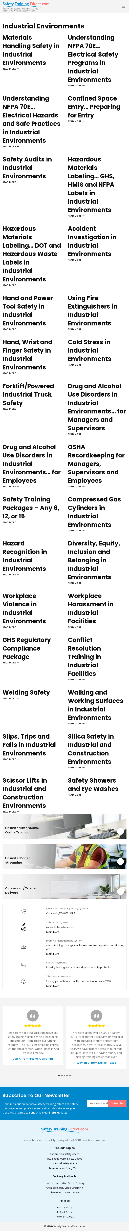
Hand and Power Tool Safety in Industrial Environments (28, 311)
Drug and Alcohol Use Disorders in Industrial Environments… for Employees (32, 464)
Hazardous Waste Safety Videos (64, 1158)
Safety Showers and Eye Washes (93, 784)
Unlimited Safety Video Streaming (64, 1187)
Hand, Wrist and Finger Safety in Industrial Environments (27, 355)
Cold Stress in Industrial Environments (89, 350)
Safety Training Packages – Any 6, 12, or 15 (31, 508)
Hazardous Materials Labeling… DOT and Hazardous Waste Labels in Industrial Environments (32, 253)
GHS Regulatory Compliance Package (27, 648)
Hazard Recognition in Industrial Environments (25, 556)
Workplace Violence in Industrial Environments (24, 608)
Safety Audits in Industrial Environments (27, 168)
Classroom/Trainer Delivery (64, 1192)
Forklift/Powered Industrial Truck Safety (28, 394)
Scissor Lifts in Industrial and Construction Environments (25, 793)
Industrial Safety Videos (64, 1163)
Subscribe (117, 1103)
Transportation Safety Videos (64, 1168)
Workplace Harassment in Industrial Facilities (91, 608)
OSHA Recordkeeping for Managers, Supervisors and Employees (96, 464)
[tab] (59, 1075)
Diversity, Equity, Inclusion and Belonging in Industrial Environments (94, 560)
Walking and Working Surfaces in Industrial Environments (95, 705)
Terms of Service (64, 1216)
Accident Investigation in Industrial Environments (92, 241)
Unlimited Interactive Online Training (64, 1183)
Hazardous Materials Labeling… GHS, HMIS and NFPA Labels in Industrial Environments (91, 184)
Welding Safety (26, 692)
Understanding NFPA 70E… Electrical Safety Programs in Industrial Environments (93, 58)
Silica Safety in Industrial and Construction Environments (91, 749)
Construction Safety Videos (64, 1154)
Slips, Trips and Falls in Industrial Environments (29, 745)
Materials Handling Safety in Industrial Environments (31, 50)
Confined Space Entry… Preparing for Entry (94, 107)
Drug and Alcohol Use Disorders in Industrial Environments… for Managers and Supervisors (97, 407)
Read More (11, 68)
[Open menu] (123, 6)
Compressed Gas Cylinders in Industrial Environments (94, 512)
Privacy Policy (64, 1207)
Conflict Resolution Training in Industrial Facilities (84, 657)
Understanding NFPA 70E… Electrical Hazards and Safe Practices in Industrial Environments (31, 119)
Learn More (52, 932)
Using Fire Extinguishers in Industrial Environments (92, 311)
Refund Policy (64, 1212)
